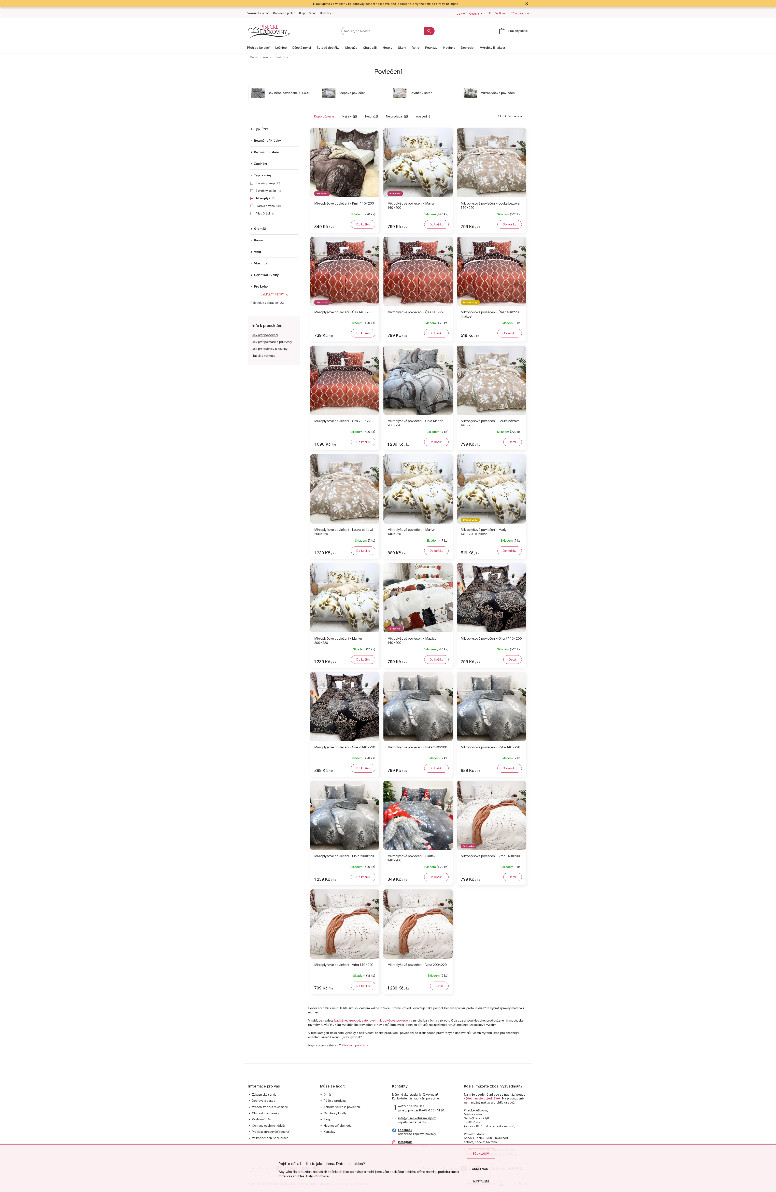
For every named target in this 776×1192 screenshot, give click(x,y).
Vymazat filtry (272, 294)
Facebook (405, 1130)
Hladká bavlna (268, 206)
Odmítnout (481, 1168)
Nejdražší (371, 116)
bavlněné (340, 1020)
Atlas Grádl (264, 213)
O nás (312, 13)
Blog (302, 13)
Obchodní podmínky (265, 1113)
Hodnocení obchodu (338, 1125)
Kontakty (325, 13)
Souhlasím (480, 1153)
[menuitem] (258, 47)
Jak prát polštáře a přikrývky (272, 342)
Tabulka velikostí (263, 356)
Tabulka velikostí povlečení (342, 1107)
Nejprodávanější (397, 116)
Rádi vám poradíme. (355, 1045)
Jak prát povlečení (265, 335)
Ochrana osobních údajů (268, 1125)
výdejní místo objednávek (482, 1098)
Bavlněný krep (267, 183)
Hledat (429, 31)
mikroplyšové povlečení (393, 1020)
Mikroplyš (265, 198)
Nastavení (481, 1181)
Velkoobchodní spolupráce (270, 1138)
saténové (368, 1020)
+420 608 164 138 (411, 1106)
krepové (354, 1020)
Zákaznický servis (257, 13)
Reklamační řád (262, 1119)
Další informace (317, 1176)
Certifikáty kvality (335, 1113)
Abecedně (423, 116)
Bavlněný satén (268, 190)
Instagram (405, 1142)
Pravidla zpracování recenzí (271, 1131)
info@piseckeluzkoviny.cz (417, 1118)
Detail (513, 442)
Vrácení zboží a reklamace (270, 1107)
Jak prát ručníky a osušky (269, 349)
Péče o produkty (335, 1100)
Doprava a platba (284, 13)
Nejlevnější (349, 116)
